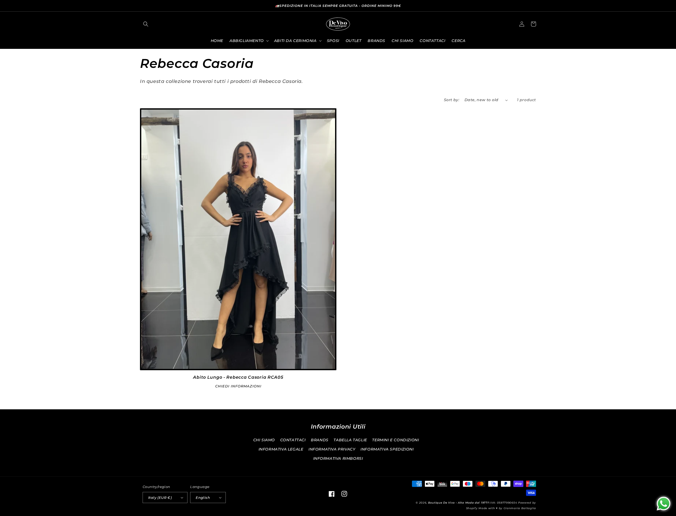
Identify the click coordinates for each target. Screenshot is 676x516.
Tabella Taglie (350, 440)
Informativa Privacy (331, 449)
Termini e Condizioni (395, 440)
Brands (319, 440)
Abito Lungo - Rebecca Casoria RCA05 (238, 377)
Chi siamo (264, 440)
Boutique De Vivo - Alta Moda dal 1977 (457, 502)
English (203, 497)
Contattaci (293, 440)
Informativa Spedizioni (387, 449)
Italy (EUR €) (160, 497)
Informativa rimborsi (338, 458)
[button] (146, 24)
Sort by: (451, 99)
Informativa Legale (281, 449)
